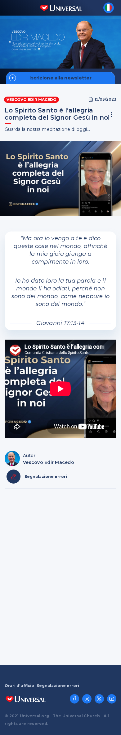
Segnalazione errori (58, 686)
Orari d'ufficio (19, 686)
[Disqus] (60, 576)
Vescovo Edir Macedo (31, 99)
